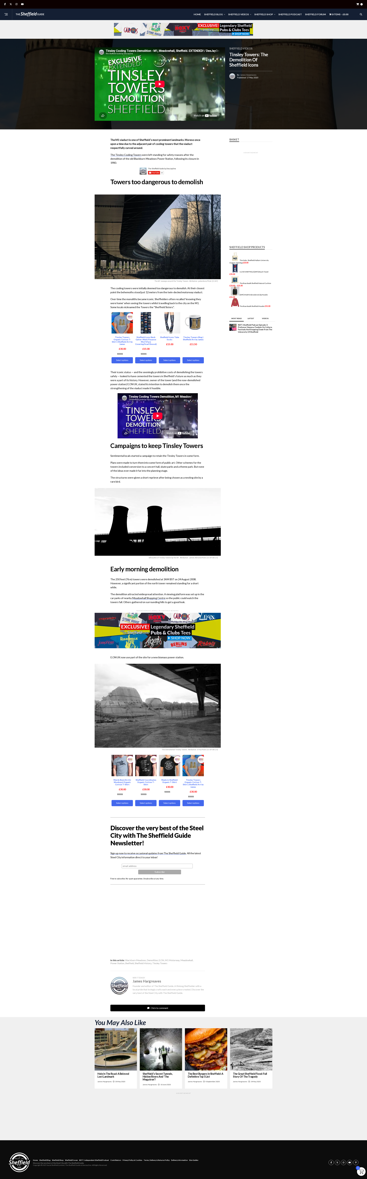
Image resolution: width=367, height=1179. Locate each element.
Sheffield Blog (213, 14)
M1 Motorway (172, 960)
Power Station (117, 963)
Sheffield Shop (263, 14)
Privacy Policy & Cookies (132, 1160)
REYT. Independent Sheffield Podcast (94, 1160)
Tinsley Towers (159, 963)
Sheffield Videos (238, 14)
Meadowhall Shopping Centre (148, 598)
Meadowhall (186, 960)
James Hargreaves (248, 75)
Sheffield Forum (315, 14)
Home (197, 14)
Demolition (152, 960)
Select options (122, 360)
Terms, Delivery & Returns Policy (157, 1160)
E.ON (161, 960)
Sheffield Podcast (290, 14)
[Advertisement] (158, 920)
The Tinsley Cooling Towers (125, 154)
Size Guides (193, 1160)
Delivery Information (179, 1160)
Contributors (115, 1160)
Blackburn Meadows (135, 960)
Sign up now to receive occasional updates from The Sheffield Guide (148, 853)
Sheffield (129, 963)
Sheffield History (143, 963)
